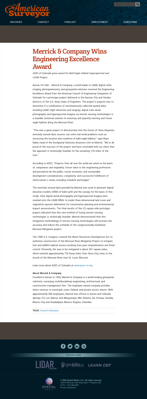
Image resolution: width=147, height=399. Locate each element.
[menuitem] (16, 22)
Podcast (70, 22)
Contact (43, 22)
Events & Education (49, 310)
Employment (100, 22)
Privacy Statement (68, 387)
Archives (16, 22)
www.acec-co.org (83, 265)
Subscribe (130, 22)
